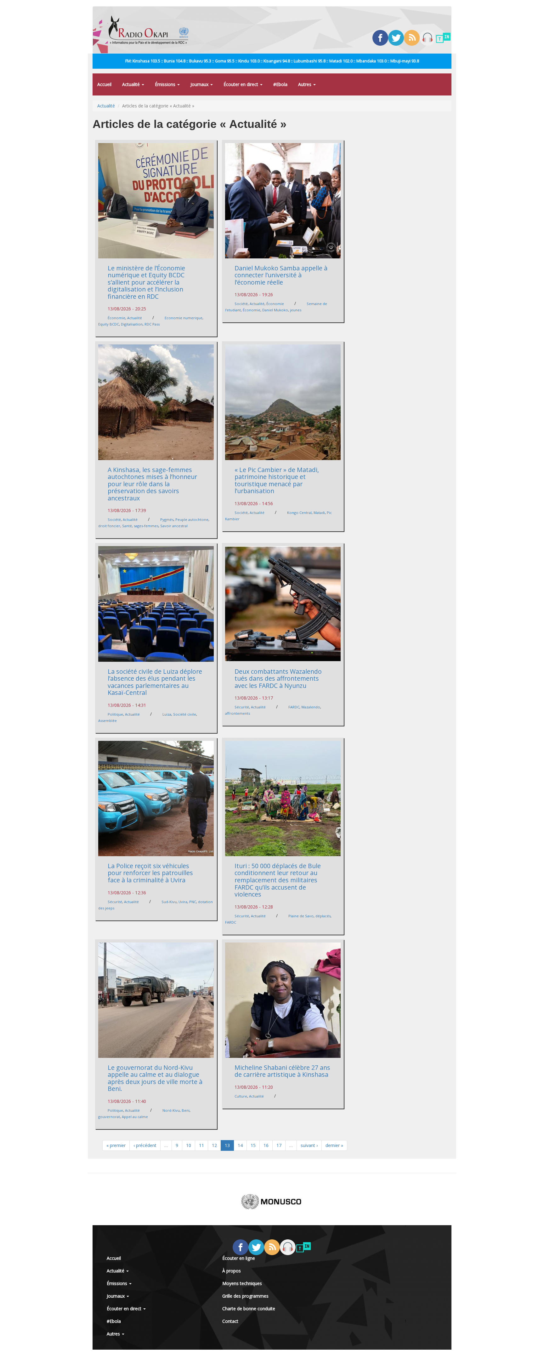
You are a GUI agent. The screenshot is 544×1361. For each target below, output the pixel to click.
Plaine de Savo (301, 916)
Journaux (200, 84)
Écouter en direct (241, 84)
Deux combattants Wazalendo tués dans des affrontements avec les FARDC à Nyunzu (278, 678)
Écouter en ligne (238, 1258)
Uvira (182, 901)
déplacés (323, 916)
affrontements (237, 713)
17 (278, 1145)
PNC (192, 901)
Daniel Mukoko (275, 310)
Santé (127, 525)
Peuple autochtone (191, 519)
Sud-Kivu (169, 901)
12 (214, 1145)
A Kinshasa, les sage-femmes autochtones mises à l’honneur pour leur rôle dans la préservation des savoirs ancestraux (152, 483)
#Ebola (280, 84)
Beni (186, 1110)
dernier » (334, 1145)
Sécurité (242, 707)
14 (240, 1145)
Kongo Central (299, 512)
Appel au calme (135, 1116)
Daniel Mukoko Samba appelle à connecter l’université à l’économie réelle (281, 275)
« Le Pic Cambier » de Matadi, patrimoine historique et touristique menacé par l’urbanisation (277, 480)
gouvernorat (109, 1116)
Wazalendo (310, 707)
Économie (116, 317)
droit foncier (109, 525)
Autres (305, 84)
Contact (230, 1321)
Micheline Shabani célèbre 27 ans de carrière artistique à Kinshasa (282, 1071)
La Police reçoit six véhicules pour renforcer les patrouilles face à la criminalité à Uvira (150, 873)
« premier (116, 1145)
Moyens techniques (242, 1283)
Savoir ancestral (174, 525)
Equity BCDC (108, 324)
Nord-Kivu (171, 1110)
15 (253, 1145)
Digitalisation (132, 324)
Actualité (131, 84)
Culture (241, 1096)
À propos (231, 1271)
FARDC (293, 707)
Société (241, 303)
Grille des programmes (245, 1296)
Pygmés (166, 519)
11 (201, 1145)
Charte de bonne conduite (248, 1309)
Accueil (104, 84)
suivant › (309, 1145)
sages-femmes (146, 525)
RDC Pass (152, 324)
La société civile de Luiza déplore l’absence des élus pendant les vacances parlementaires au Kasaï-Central (155, 682)
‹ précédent (144, 1145)
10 (188, 1145)
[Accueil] (151, 29)
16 (266, 1145)
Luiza (166, 714)
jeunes (295, 310)
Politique (115, 714)
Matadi (319, 512)
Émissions (166, 84)
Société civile (184, 714)
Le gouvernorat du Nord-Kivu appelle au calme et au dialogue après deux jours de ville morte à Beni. (155, 1078)
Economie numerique (183, 317)
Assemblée (107, 720)
